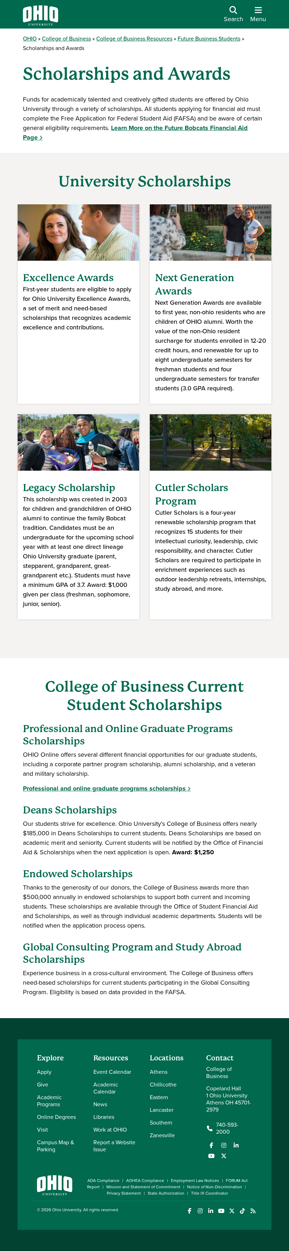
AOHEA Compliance (145, 1180)
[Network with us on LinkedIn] (236, 1145)
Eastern (159, 1097)
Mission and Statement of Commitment (143, 1187)
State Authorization (166, 1193)
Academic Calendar (105, 1088)
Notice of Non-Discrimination (214, 1187)
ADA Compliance (103, 1180)
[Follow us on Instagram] (224, 1145)
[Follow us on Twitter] (224, 1156)
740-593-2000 (227, 1128)
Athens (158, 1072)
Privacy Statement (124, 1193)
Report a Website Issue (114, 1145)
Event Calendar (112, 1072)
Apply (44, 1072)
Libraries (103, 1117)
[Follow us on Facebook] (211, 1145)
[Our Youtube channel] (211, 1156)
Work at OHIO (110, 1130)
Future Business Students (209, 39)
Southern (161, 1123)
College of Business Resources (134, 39)
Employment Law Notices (195, 1180)
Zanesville (162, 1135)
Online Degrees (56, 1117)
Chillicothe (163, 1084)
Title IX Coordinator (209, 1193)
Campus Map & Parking (55, 1145)
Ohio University (66, 1210)
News (100, 1104)
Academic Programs (49, 1100)
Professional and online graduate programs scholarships (104, 788)
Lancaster (161, 1110)
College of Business (66, 39)
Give (42, 1084)
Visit (42, 1130)
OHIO (30, 39)
